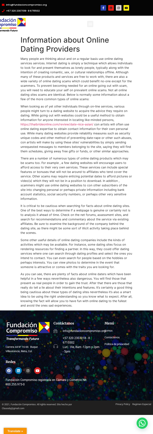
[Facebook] (9, 370)
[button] (90, 24)
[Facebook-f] (103, 8)
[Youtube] (126, 8)
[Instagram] (118, 8)
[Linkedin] (111, 8)
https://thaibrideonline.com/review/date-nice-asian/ (57, 124)
